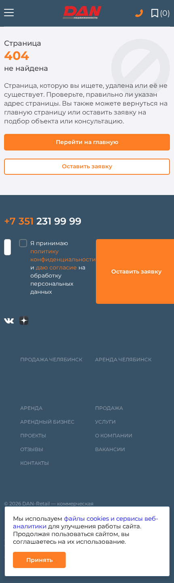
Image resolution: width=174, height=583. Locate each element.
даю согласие (56, 267)
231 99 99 (42, 221)
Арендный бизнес (47, 422)
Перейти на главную (87, 142)
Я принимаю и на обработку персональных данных (63, 267)
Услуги (105, 422)
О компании (113, 435)
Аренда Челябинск (123, 359)
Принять (39, 560)
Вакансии (110, 449)
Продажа (109, 408)
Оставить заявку (87, 166)
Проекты (33, 435)
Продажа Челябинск (51, 359)
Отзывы (31, 449)
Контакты (34, 463)
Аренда (31, 408)
